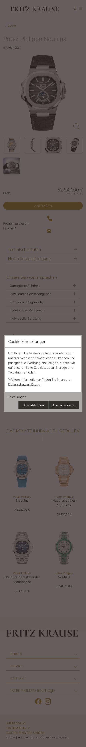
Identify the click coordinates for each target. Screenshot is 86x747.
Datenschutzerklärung (24, 384)
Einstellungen (16, 397)
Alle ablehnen (33, 405)
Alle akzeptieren (64, 405)
